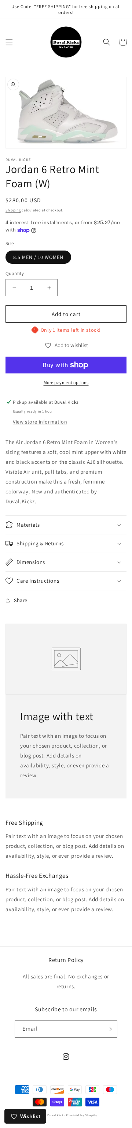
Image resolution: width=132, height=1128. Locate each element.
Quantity (15, 273)
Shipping (13, 210)
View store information (40, 421)
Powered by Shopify (81, 1115)
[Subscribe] (109, 1029)
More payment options (66, 382)
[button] (9, 42)
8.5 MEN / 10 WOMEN (38, 257)
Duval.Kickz (56, 1115)
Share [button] (20, 600)
